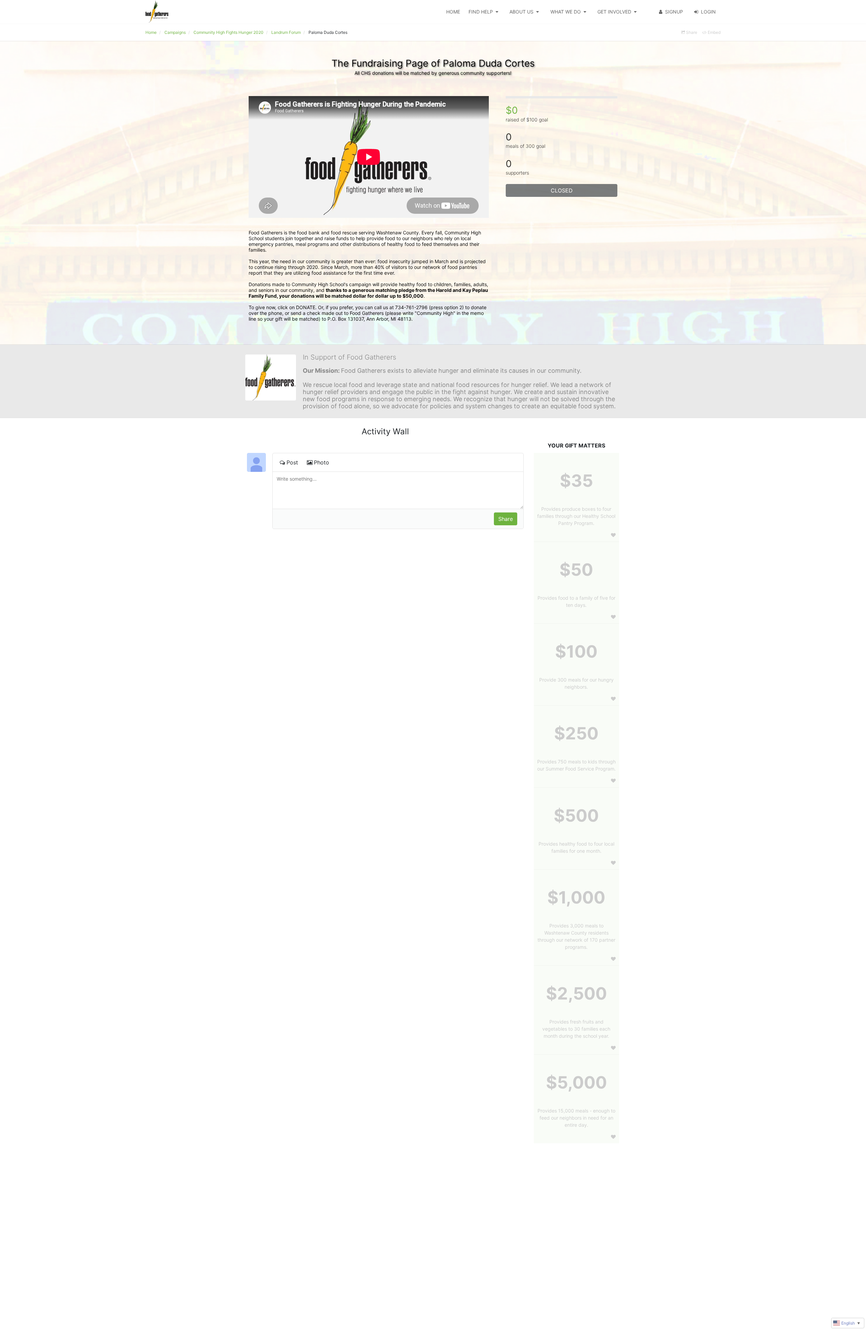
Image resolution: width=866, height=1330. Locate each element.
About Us (521, 12)
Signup (674, 12)
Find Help (481, 12)
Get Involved (614, 12)
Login (708, 12)
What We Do (565, 12)
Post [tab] (292, 462)
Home (453, 12)
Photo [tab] (321, 462)
